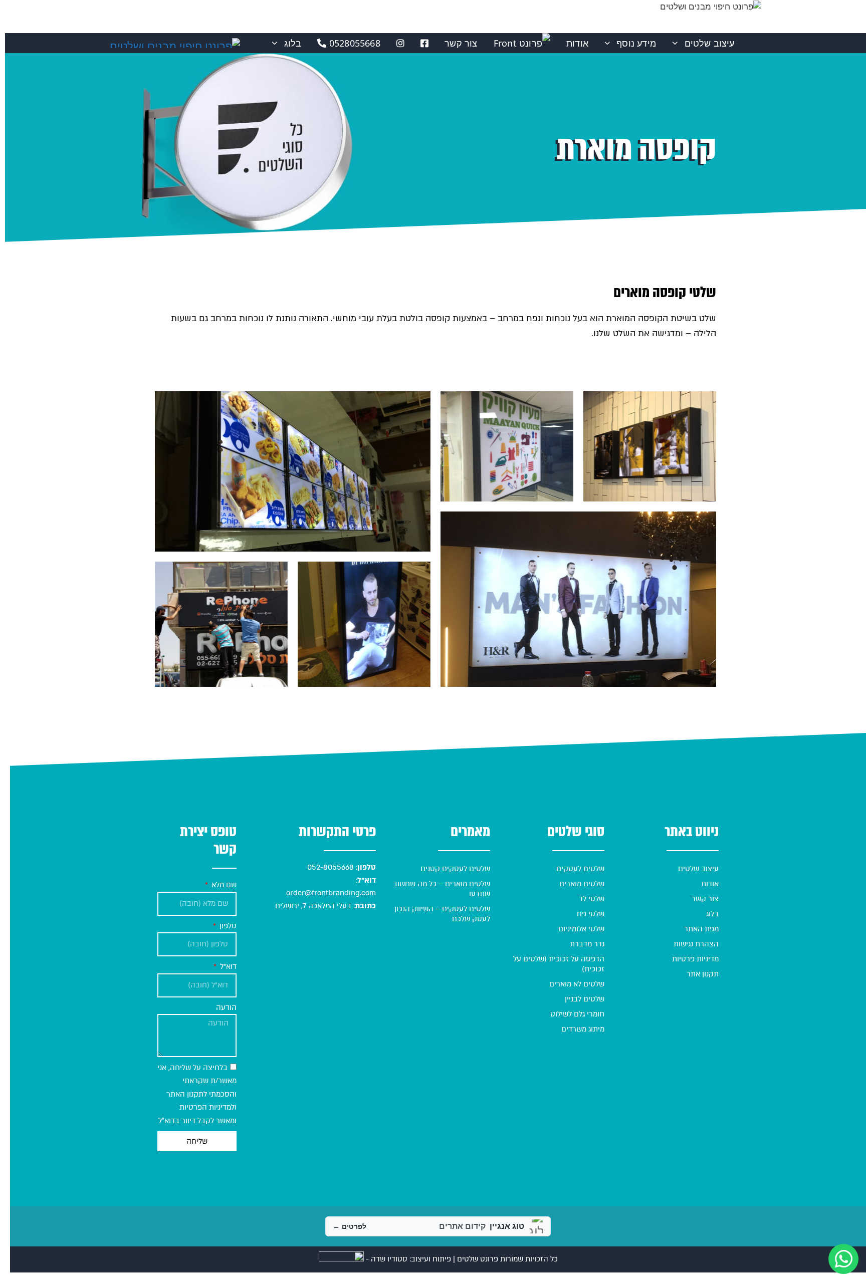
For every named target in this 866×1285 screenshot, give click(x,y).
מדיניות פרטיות (695, 959)
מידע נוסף (636, 43)
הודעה (226, 1007)
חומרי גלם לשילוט (577, 1014)
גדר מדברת (587, 944)
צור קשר (461, 43)
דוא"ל (227, 966)
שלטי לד (591, 899)
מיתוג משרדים (582, 1029)
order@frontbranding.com (331, 893)
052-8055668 (329, 867)
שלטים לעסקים (580, 869)
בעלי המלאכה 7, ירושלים (313, 906)
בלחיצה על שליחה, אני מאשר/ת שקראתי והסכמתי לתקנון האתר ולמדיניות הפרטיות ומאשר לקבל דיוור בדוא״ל (197, 1094)
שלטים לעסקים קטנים (455, 869)
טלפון (227, 926)
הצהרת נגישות (696, 944)
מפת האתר (701, 929)
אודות (577, 43)
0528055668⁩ (353, 43)
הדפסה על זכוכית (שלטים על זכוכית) (558, 964)
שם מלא (223, 885)
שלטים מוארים (581, 884)
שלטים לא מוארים (576, 984)
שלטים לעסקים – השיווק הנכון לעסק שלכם (442, 914)
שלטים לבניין (584, 999)
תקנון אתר (703, 974)
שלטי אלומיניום (581, 929)
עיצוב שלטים (710, 43)
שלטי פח (590, 914)
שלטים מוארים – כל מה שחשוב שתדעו (441, 889)
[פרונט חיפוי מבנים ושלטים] (175, 43)
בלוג (293, 43)
